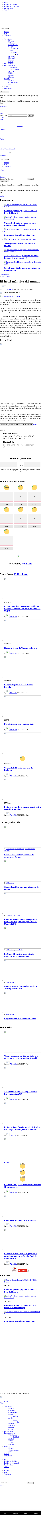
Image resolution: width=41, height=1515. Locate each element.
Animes (11, 75)
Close (2, 1403)
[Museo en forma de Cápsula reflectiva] (22, 630)
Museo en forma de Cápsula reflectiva (20, 648)
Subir (2, 119)
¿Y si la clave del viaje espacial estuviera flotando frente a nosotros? (21, 257)
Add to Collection (27, 424)
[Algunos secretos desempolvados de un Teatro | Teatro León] (22, 970)
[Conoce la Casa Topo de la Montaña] (22, 1206)
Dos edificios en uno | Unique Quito (19, 724)
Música (10, 73)
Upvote (8, 464)
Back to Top (4, 1401)
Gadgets (11, 60)
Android (15, 48)
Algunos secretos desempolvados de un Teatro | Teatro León (20, 987)
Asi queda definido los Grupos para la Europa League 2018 (20, 1092)
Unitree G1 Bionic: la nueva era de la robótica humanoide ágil (20, 224)
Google (10, 47)
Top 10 (6, 10)
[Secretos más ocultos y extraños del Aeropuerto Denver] (22, 837)
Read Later (4, 424)
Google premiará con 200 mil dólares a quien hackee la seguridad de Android (21, 1057)
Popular (6, 32)
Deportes (9, 915)
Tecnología (8, 39)
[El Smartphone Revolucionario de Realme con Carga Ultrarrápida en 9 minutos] (22, 1113)
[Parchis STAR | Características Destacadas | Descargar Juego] (22, 1149)
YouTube (7, 851)
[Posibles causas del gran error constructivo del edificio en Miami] (22, 789)
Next (7, 274)
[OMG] (22, 758)
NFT (10, 84)
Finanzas (7, 79)
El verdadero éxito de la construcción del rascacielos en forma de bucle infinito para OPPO (22, 608)
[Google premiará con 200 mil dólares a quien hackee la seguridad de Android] (22, 1042)
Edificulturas (8, 64)
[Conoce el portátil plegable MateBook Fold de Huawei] (22, 206)
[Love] (22, 1179)
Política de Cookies (10, 4)
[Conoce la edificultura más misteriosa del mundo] (22, 871)
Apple (10, 50)
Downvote (32, 464)
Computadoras (13, 45)
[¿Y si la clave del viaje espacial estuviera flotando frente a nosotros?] (22, 251)
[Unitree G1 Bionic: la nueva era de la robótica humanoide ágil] (22, 218)
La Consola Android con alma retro (19, 235)
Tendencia (7, 35)
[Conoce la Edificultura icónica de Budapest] (22, 743)
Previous (3, 274)
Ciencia (10, 62)
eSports (6, 86)
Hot (5, 34)
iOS (18, 54)
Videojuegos (12, 67)
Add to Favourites (14, 424)
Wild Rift (16, 69)
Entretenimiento (9, 65)
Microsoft (11, 58)
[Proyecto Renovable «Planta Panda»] (22, 1003)
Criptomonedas (13, 82)
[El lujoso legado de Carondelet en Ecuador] (22, 667)
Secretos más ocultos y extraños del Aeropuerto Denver (19, 856)
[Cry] (22, 1172)
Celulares (11, 43)
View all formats (9, 149)
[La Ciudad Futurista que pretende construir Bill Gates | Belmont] (22, 938)
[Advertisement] (16, 1355)
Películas (11, 71)
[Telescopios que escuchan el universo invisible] (22, 239)
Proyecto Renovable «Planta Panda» (20, 1018)
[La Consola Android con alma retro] (22, 230)
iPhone (15, 52)
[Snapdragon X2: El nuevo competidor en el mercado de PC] (22, 263)
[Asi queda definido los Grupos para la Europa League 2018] (22, 1077)
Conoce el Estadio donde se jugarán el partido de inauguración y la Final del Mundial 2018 (20, 921)
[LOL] (22, 1166)
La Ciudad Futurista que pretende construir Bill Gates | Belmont (19, 955)
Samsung (11, 56)
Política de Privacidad (11, 6)
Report (35, 424)
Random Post (8, 8)
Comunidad (8, 88)
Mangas (11, 77)
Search (30, 115)
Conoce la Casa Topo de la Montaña (20, 1220)
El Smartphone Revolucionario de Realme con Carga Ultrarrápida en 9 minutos (22, 1128)
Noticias (11, 41)
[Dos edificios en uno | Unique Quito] (22, 706)
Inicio (6, 2)
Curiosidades (10, 849)
